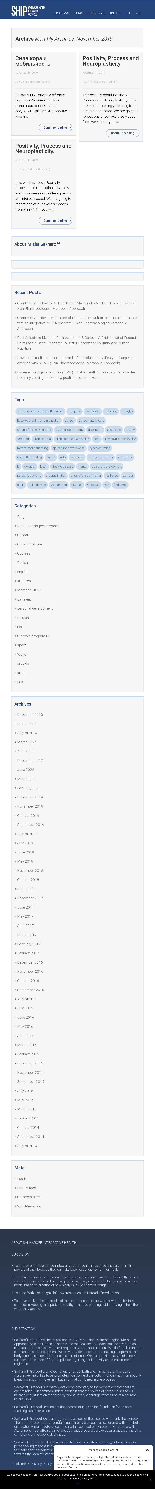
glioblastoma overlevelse (72, 439)
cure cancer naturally (69, 430)
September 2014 (30, 1136)
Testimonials (96, 13)
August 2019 (27, 834)
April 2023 (25, 751)
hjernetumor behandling (32, 448)
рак (20, 682)
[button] (147, 1450)
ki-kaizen (30, 466)
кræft (21, 673)
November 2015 (30, 1072)
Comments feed (30, 1197)
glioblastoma (42, 439)
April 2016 (25, 1036)
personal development (107, 466)
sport (20, 485)
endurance (114, 430)
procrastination (56, 475)
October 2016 (28, 981)
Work (21, 654)
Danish (22, 562)
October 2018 (28, 880)
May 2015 (25, 1100)
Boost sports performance (38, 526)
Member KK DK (29, 590)
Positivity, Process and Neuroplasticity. (111, 61)
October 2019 (28, 815)
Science (78, 13)
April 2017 (25, 925)
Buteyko (127, 411)
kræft (43, 466)
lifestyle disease (62, 466)
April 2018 (25, 889)
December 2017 (30, 898)
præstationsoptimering (86, 475)
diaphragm (95, 430)
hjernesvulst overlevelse (120, 439)
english (22, 571)
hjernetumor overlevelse (69, 448)
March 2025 (27, 724)
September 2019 (30, 824)
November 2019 (30, 806)
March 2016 (27, 1045)
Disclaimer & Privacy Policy (31, 1464)
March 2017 (27, 935)
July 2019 (25, 843)
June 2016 (25, 1017)
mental (82, 466)
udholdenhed (37, 485)
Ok (77, 1483)
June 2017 (25, 907)
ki (18, 466)
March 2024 (27, 742)
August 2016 (27, 999)
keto (63, 457)
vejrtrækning (59, 485)
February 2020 (29, 788)
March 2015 (27, 1109)
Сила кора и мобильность (32, 61)
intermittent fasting (29, 457)
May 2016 (25, 1026)
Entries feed (26, 1188)
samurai (128, 475)
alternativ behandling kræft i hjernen (40, 411)
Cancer (22, 535)
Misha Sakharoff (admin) (35, 81)
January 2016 (28, 1054)
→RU (128, 13)
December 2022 (30, 760)
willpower (93, 485)
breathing (111, 411)
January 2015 (28, 1118)
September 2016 (30, 990)
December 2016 (30, 962)
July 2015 (25, 1091)
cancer (69, 420)
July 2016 (25, 1008)
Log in (22, 1178)
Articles (115, 13)
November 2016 (30, 971)
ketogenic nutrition (100, 457)
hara (97, 439)
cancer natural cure (91, 420)
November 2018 (30, 870)
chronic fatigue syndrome (34, 430)
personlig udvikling (29, 475)
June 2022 (25, 769)
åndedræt (120, 485)
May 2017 (25, 916)
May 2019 (25, 861)
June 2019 (25, 852)
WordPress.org (29, 1206)
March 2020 (27, 779)
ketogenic (77, 457)
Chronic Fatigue (29, 544)
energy (130, 430)
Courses (23, 553)
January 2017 (28, 953)
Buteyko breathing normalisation (38, 420)
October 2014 (28, 1127)
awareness (92, 411)
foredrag (23, 439)
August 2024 (27, 733)
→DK (138, 13)
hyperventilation (99, 448)
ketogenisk (125, 457)
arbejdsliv (74, 411)
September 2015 (30, 1081)
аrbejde (23, 663)
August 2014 (27, 1146)
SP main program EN (34, 636)
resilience (111, 475)
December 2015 (30, 1063)
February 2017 (29, 944)
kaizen (50, 457)
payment (24, 599)
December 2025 (30, 714)
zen (106, 485)
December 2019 (30, 797)
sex (20, 627)
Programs (61, 13)
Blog (20, 516)
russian (23, 617)
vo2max (76, 485)
